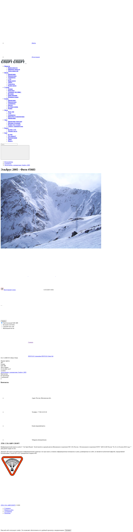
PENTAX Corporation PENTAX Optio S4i (40, 356)
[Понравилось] (14, 303)
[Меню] (26, 63)
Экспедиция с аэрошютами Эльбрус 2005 (13, 372)
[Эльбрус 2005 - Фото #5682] (42, 276)
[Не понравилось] (14, 319)
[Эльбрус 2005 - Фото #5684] (14, 276)
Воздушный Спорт (10, 290)
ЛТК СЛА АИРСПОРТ (8, 505)
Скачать (3, 321)
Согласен (68, 530)
